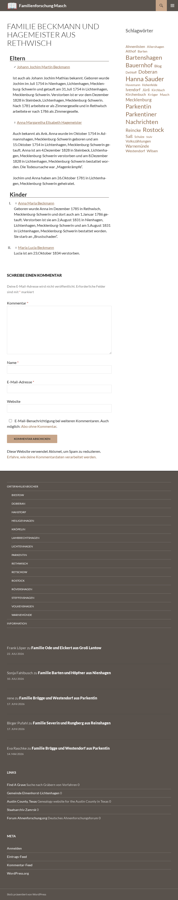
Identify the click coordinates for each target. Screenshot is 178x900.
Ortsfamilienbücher (22, 486)
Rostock (153, 129)
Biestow (18, 495)
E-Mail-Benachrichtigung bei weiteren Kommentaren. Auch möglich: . (58, 423)
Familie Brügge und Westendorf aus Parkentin (58, 698)
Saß (129, 136)
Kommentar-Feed (19, 865)
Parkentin (138, 106)
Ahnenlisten (135, 46)
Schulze (139, 137)
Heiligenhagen (23, 520)
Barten (142, 51)
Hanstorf (19, 512)
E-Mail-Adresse (20, 382)
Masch (164, 94)
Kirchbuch (158, 90)
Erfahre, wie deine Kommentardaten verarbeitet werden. (51, 457)
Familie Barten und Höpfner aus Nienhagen (74, 672)
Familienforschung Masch (42, 5)
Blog (158, 66)
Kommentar (17, 303)
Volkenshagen (23, 606)
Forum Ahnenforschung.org (27, 818)
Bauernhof (139, 65)
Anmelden (14, 848)
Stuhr (149, 136)
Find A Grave (16, 785)
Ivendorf (133, 89)
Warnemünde (137, 146)
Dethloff (131, 72)
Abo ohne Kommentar (38, 426)
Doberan (147, 72)
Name (13, 362)
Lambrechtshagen (25, 538)
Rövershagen (22, 589)
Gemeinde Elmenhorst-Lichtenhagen (33, 793)
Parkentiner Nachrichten (142, 118)
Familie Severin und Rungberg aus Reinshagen (72, 723)
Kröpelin (18, 529)
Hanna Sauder (145, 79)
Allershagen (155, 47)
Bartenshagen (144, 57)
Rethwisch (20, 563)
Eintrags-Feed (17, 857)
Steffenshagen (23, 597)
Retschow (19, 572)
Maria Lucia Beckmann (36, 247)
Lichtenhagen (22, 546)
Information (17, 623)
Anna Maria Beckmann (36, 203)
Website (13, 401)
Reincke (133, 130)
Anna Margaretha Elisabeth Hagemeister (49, 122)
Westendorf (135, 151)
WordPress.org (18, 873)
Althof (131, 51)
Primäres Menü (172, 5)
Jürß (146, 90)
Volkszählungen (138, 141)
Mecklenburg (139, 99)
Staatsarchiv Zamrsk (21, 810)
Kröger (153, 94)
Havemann (133, 85)
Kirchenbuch (136, 94)
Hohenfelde (149, 85)
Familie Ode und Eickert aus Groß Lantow (66, 648)
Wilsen (152, 151)
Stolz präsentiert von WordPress (26, 894)
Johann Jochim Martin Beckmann (43, 67)
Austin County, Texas (22, 801)
